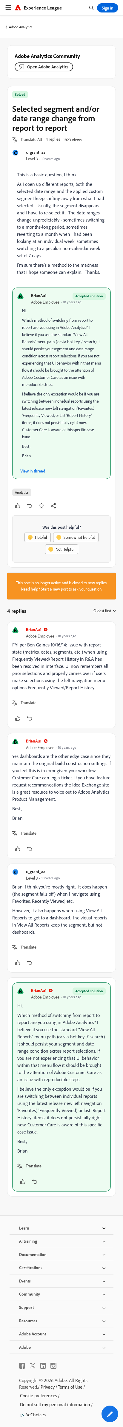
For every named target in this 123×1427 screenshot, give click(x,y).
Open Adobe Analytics (47, 67)
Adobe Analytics (21, 27)
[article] (61, 675)
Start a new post (54, 589)
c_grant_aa (35, 152)
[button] (31, 140)
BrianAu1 (39, 295)
